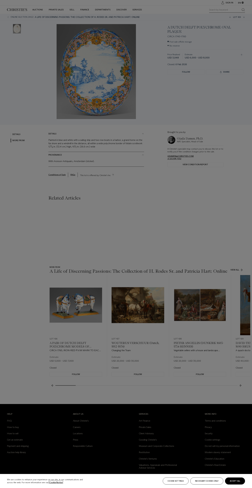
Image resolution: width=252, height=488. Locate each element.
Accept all (235, 481)
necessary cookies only (206, 481)
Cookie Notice (56, 482)
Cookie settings (176, 481)
